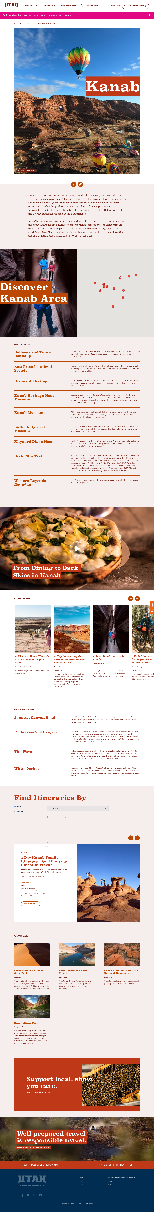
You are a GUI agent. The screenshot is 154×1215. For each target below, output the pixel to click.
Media (80, 1181)
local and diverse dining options (105, 221)
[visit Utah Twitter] (34, 1195)
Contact (81, 1177)
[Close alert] (150, 15)
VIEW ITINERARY (56, 817)
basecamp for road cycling (57, 213)
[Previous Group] (130, 598)
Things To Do (49, 5)
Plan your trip (68, 5)
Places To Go (31, 5)
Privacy (110, 1181)
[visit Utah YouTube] (40, 1195)
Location (20, 811)
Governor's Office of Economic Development (121, 1177)
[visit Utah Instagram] (28, 1195)
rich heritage (90, 199)
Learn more (67, 15)
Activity (19, 806)
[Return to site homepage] (11, 6)
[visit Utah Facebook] (22, 1195)
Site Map (81, 1184)
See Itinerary (29, 904)
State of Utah (112, 1184)
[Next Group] (137, 598)
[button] (136, 275)
